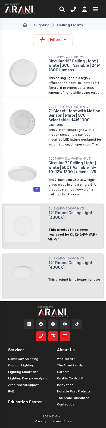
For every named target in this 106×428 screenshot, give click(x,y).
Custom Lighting (21, 365)
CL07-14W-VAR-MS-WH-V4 (69, 107)
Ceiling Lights (70, 25)
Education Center (25, 402)
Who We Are (66, 359)
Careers (63, 372)
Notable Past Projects (74, 391)
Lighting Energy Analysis (27, 378)
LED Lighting (39, 25)
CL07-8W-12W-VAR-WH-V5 (69, 158)
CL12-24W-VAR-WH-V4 (66, 57)
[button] (94, 9)
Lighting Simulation (23, 372)
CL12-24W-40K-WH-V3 (66, 258)
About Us (66, 350)
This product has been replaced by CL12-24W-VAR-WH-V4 (72, 234)
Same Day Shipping (23, 359)
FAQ (11, 391)
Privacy (41, 421)
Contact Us (65, 404)
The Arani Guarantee (73, 398)
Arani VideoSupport (23, 385)
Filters (56, 39)
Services (16, 350)
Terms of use (60, 421)
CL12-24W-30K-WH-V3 (66, 208)
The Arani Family (70, 365)
